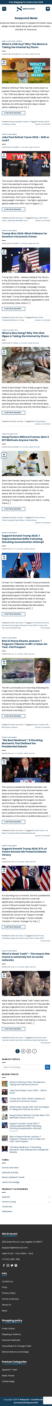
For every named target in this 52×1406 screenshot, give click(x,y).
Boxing (35, 218)
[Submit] (47, 1067)
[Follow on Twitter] (12, 1265)
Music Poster (8, 1375)
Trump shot (42, 625)
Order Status (8, 1328)
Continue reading (13, 113)
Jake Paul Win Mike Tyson (17, 220)
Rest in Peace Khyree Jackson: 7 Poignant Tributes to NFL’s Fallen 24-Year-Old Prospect (25, 644)
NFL (47, 725)
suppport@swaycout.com (15, 1247)
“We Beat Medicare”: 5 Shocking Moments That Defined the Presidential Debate (22, 743)
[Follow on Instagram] (8, 1265)
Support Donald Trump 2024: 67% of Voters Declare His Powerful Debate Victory (24, 852)
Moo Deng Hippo (39, 421)
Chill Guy (40, 122)
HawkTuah (27, 1040)
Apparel (6, 1196)
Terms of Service (10, 1299)
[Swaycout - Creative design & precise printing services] (26, 8)
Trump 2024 (39, 938)
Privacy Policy (9, 1293)
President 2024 (13, 833)
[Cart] (48, 9)
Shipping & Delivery (11, 1334)
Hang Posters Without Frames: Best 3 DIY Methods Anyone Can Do (25, 438)
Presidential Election (10, 320)
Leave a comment (42, 124)
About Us (6, 1304)
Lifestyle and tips (10, 330)
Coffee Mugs (8, 1381)
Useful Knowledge (10, 1182)
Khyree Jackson (38, 725)
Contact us (7, 1281)
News (4, 1310)
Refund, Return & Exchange (15, 1351)
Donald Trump (8, 625)
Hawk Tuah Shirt (16, 1040)
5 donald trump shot (40, 623)
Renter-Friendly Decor (28, 520)
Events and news (9, 134)
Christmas (7, 1206)
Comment (45, 628)
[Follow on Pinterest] (16, 1265)
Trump (21, 320)
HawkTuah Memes (39, 1040)
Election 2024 (37, 317)
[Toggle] (49, 1196)
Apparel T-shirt (9, 1369)
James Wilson (34, 54)
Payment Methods (11, 1340)
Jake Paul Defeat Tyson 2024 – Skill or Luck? (25, 139)
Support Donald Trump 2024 (25, 625)
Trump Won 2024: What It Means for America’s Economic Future (24, 235)
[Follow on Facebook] (4, 1265)
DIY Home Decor (38, 517)
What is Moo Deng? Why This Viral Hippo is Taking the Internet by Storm (25, 334)
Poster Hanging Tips (10, 520)
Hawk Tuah (36, 1038)
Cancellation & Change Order (16, 1346)
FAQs (4, 1287)
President (6, 938)
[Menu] (4, 9)
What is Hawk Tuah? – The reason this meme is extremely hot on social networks (26, 957)
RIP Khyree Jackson (10, 727)
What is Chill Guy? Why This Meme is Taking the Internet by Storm (24, 45)
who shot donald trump (11, 628)
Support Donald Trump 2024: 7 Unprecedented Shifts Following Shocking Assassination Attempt (23, 539)
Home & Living (9, 1201)
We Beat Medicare (27, 833)
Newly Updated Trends (12, 41)
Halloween (7, 1211)
